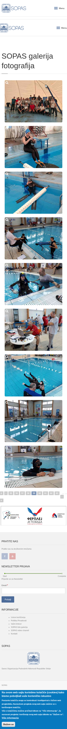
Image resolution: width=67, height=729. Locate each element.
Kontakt (14, 634)
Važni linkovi (16, 624)
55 (11, 493)
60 (40, 493)
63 (57, 493)
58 (28, 493)
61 (45, 493)
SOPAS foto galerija (19, 627)
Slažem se (8, 724)
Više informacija (10, 718)
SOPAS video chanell (20, 630)
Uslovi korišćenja (18, 617)
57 (22, 493)
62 (51, 493)
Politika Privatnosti (18, 621)
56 (17, 493)
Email (5, 585)
